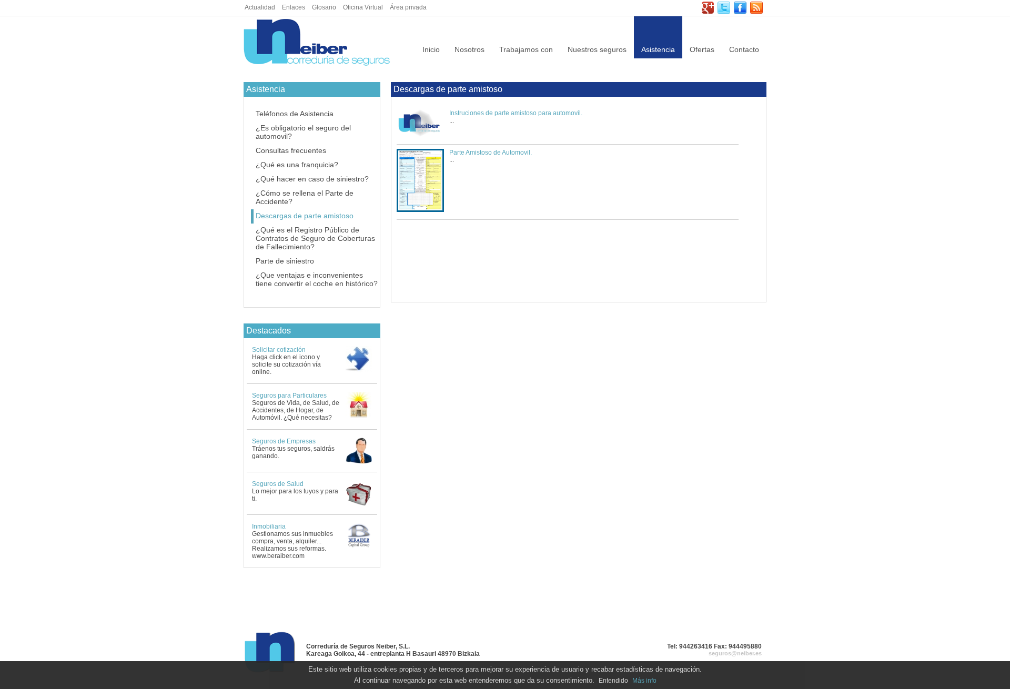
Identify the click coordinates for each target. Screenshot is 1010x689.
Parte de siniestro (285, 261)
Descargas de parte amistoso (305, 215)
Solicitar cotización (279, 349)
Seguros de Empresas (284, 441)
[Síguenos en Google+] (708, 11)
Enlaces (293, 7)
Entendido (613, 680)
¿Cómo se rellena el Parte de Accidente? (305, 197)
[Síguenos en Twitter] (723, 11)
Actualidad (260, 7)
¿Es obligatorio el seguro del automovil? (303, 132)
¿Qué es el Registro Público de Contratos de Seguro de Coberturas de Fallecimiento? (315, 238)
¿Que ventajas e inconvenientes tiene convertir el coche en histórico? (317, 279)
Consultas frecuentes (291, 150)
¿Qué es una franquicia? (297, 164)
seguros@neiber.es (735, 653)
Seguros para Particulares (289, 395)
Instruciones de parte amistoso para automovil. (515, 113)
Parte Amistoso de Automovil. (490, 152)
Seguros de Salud (278, 484)
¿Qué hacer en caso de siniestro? (312, 179)
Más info (644, 680)
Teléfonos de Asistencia (295, 113)
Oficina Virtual (363, 7)
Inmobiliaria (269, 526)
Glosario (324, 7)
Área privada (408, 7)
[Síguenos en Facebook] (740, 11)
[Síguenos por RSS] (756, 11)
